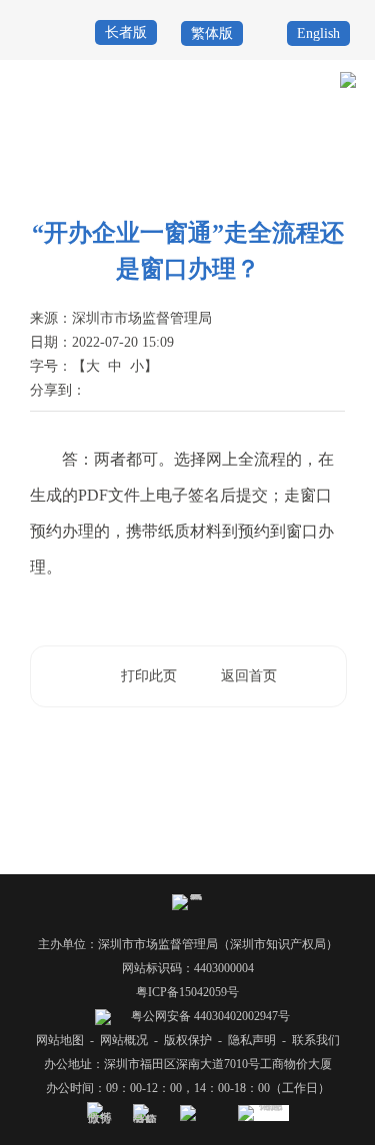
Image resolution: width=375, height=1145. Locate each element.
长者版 (126, 32)
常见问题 (331, 178)
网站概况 (124, 1040)
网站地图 (60, 1040)
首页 (124, 152)
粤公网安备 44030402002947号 (209, 1016)
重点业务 (234, 152)
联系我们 (316, 1040)
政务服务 (173, 152)
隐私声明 (252, 1040)
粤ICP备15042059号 (187, 992)
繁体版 (212, 33)
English (318, 33)
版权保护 (188, 1040)
